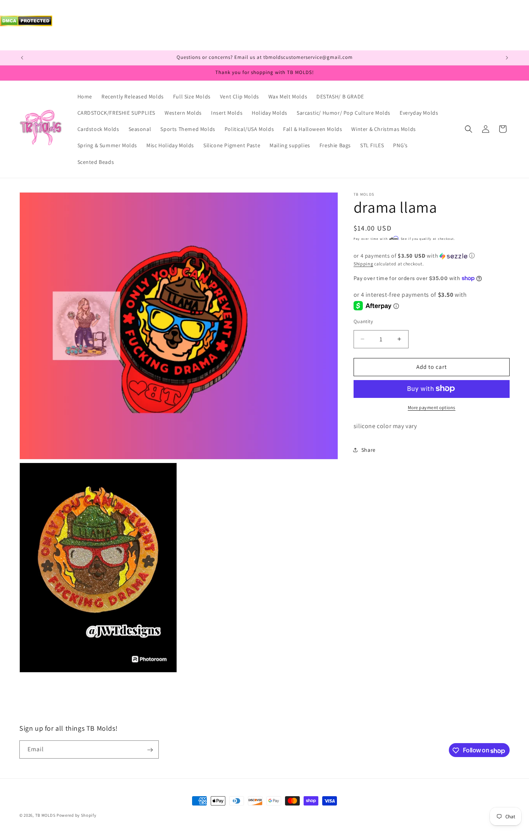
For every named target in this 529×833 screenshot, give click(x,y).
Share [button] (368, 449)
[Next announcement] (506, 57)
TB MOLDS (45, 815)
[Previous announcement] (22, 57)
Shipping (363, 264)
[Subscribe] (149, 750)
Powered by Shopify (76, 815)
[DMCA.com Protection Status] (26, 24)
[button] (468, 129)
